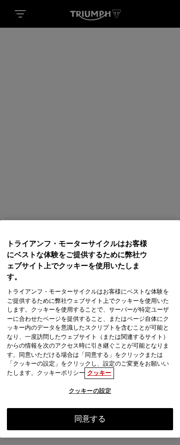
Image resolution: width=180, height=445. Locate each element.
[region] (90, 329)
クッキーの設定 (90, 391)
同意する (90, 419)
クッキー (99, 373)
